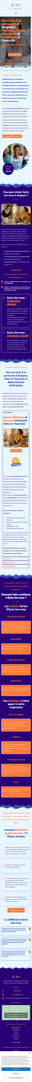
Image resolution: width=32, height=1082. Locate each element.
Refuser (16, 1073)
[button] (29, 1053)
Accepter (16, 1069)
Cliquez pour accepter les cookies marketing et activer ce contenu (16, 1015)
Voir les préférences (16, 1078)
